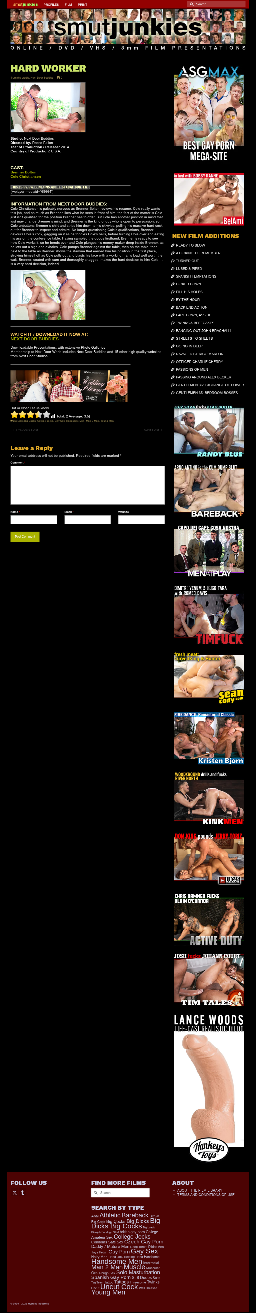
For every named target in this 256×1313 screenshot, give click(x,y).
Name (15, 511)
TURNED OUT (187, 261)
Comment (17, 462)
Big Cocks (116, 1221)
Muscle (134, 1267)
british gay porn (132, 1232)
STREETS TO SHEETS (194, 338)
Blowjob (95, 1232)
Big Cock (98, 1222)
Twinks (153, 1282)
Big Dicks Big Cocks (24, 420)
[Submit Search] (191, 4)
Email (69, 511)
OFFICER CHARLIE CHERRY (199, 362)
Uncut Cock (119, 1287)
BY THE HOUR (188, 300)
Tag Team (97, 1282)
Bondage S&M (110, 1232)
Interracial (151, 1263)
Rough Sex (107, 1273)
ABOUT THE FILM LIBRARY (199, 1190)
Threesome (138, 1282)
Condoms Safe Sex (107, 1242)
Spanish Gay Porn (111, 1277)
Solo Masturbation (138, 1272)
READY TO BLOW (190, 245)
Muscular (153, 1268)
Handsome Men (75, 420)
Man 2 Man (92, 420)
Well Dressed (148, 1288)
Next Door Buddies (42, 77)
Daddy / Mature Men (110, 1246)
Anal (94, 1216)
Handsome (152, 1257)
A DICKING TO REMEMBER (198, 253)
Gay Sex (60, 420)
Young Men (107, 420)
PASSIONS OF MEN (192, 369)
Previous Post (27, 430)
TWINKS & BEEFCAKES (195, 323)
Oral (94, 1273)
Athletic (110, 1215)
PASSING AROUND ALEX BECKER (203, 377)
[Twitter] (14, 1192)
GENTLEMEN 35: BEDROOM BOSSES (207, 393)
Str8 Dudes (142, 1277)
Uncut (95, 1288)
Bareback (135, 1215)
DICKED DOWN (188, 284)
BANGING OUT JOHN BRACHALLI (203, 331)
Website (123, 511)
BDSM (155, 1216)
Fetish (103, 1252)
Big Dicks (137, 1221)
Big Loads (149, 1227)
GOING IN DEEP (189, 346)
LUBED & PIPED (189, 269)
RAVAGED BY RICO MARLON (200, 354)
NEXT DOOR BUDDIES (34, 338)
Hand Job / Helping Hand (125, 1257)
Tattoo (108, 1282)
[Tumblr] (22, 1192)
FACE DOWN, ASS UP (193, 315)
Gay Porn (119, 1251)
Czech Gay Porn (144, 1242)
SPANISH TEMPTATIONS (196, 276)
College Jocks (45, 420)
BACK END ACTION (192, 307)
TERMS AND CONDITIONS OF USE (205, 1195)
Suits (156, 1278)
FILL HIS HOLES (189, 292)
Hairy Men (99, 1257)
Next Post (151, 430)
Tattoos (121, 1281)
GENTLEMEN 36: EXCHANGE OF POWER (210, 385)
